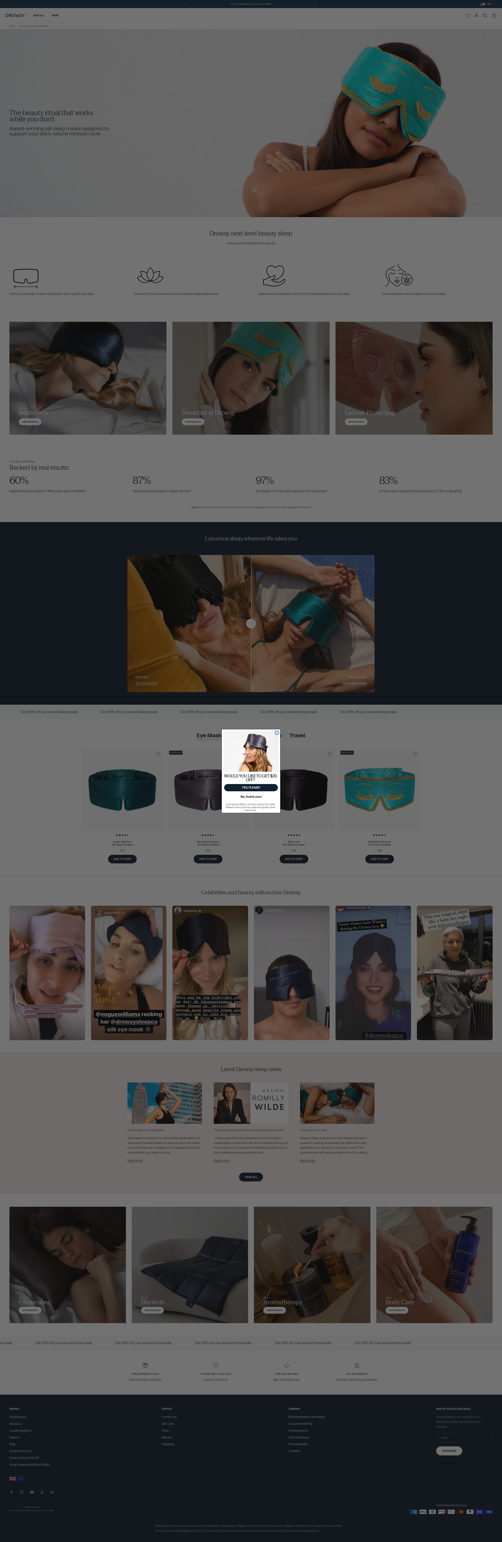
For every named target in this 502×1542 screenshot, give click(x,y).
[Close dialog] (277, 733)
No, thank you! (251, 797)
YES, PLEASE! (251, 787)
